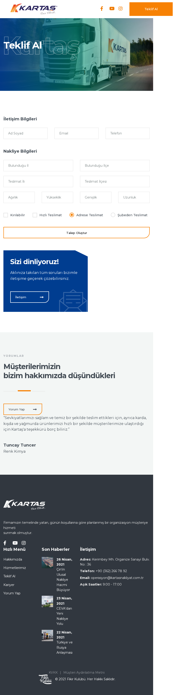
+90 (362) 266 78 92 (111, 571)
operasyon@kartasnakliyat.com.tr (117, 578)
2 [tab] (24, 390)
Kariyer (8, 585)
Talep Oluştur (76, 233)
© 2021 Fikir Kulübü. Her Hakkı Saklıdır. (85, 679)
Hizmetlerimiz (14, 568)
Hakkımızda (12, 559)
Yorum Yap (12, 593)
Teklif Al (151, 9)
